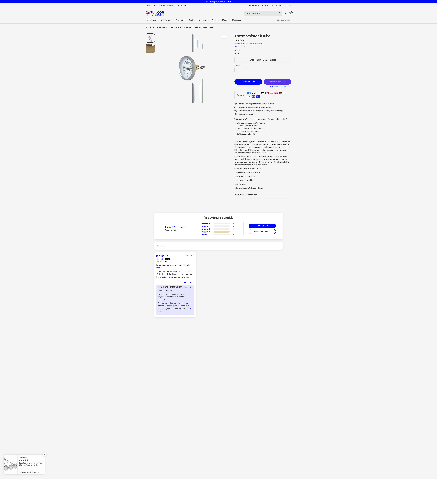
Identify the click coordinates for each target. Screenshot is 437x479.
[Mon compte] (285, 13)
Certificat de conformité (246, 134)
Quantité (237, 65)
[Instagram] (253, 5)
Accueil (149, 27)
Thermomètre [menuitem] (151, 20)
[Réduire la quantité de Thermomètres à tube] (236, 69)
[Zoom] (224, 36)
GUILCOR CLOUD (181, 5)
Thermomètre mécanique (180, 27)
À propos (148, 5)
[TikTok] (259, 5)
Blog (155, 5)
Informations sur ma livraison (245, 195)
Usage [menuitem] (214, 20)
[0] (289, 13)
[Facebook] (250, 5)
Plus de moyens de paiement (277, 86)
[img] (162, 256)
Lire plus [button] (185, 277)
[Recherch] (279, 13)
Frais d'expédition (239, 43)
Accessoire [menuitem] (203, 20)
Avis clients (170, 5)
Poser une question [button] (262, 231)
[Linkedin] (262, 5)
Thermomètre (161, 27)
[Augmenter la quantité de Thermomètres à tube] (244, 69)
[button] (206, 232)
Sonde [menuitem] (191, 20)
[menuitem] (149, 6)
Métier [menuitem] (224, 20)
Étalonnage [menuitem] (236, 20)
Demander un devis (284, 20)
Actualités (162, 5)
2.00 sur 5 (180, 227)
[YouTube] (256, 5)
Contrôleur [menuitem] (179, 20)
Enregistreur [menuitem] (165, 20)
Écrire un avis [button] (262, 226)
